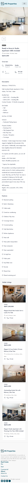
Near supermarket (8, 250)
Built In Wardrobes (9, 204)
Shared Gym (7, 271)
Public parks (7, 258)
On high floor (7, 254)
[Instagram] (7, 481)
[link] (14, 293)
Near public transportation (11, 242)
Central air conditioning (10, 212)
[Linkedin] (4, 481)
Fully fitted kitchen (8, 229)
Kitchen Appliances (9, 233)
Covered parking (8, 225)
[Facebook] (2, 481)
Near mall (6, 237)
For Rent (4, 45)
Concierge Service (9, 221)
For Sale (22, 287)
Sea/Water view (8, 263)
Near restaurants (8, 246)
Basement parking (8, 200)
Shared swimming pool (10, 275)
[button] (24, 3)
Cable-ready (7, 208)
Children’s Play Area (9, 216)
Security (6, 267)
